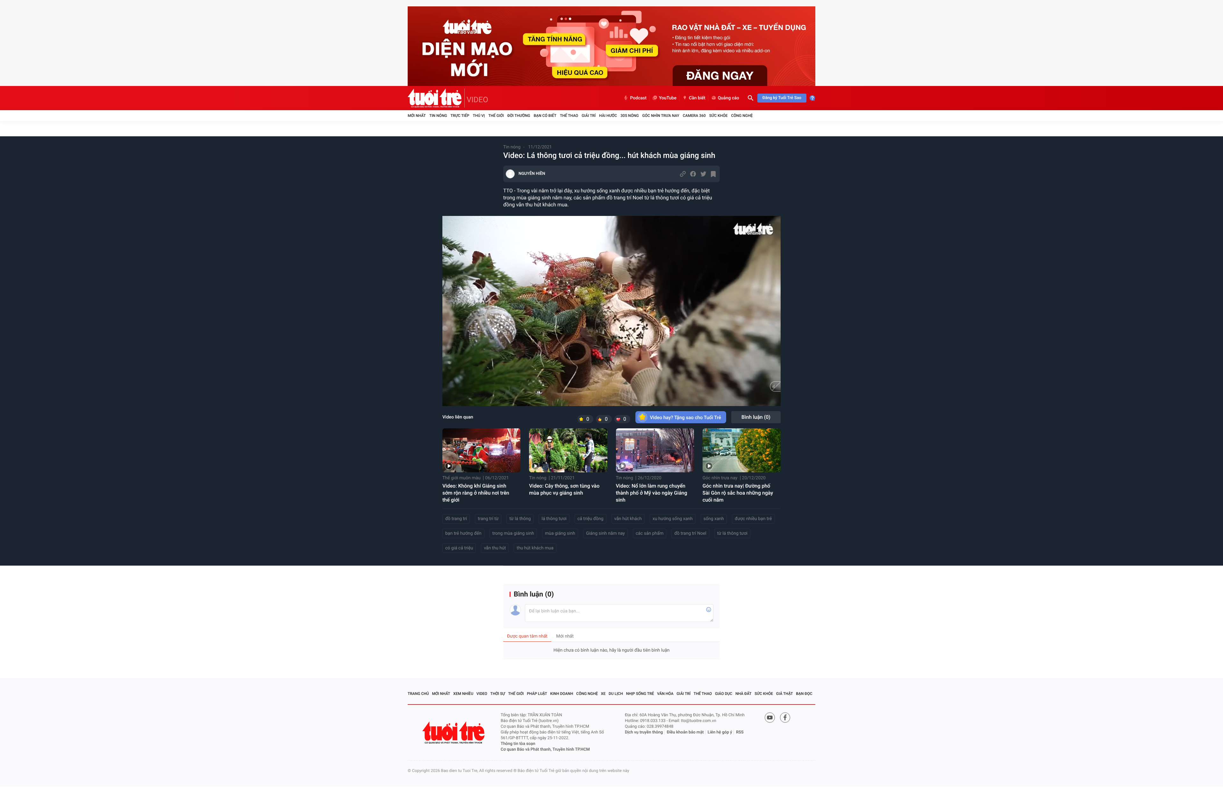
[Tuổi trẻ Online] (454, 732)
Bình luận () (755, 417)
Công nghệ (742, 115)
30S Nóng (629, 115)
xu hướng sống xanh (673, 518)
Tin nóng (438, 115)
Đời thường (518, 115)
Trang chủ (418, 693)
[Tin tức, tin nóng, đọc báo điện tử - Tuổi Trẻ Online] (436, 98)
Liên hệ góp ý (720, 732)
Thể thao (569, 115)
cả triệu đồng (590, 518)
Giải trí (589, 115)
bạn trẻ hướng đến (463, 533)
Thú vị (479, 115)
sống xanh (714, 518)
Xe (603, 693)
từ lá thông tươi (732, 533)
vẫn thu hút (495, 548)
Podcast (638, 98)
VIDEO (477, 99)
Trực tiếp (460, 115)
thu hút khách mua (535, 548)
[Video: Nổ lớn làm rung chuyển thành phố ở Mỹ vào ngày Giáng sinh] (655, 450)
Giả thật (784, 693)
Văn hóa (665, 693)
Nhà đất (743, 693)
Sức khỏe (718, 115)
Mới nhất (417, 115)
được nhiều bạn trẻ (753, 518)
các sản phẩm (649, 533)
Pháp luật (537, 693)
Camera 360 (694, 115)
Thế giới (496, 115)
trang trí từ (488, 518)
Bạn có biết (545, 115)
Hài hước (608, 115)
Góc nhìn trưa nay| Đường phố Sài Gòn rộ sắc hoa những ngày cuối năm (738, 493)
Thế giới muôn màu (461, 478)
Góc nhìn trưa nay (660, 115)
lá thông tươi (553, 518)
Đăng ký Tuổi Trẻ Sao (781, 98)
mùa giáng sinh (560, 533)
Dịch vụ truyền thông (644, 732)
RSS (740, 732)
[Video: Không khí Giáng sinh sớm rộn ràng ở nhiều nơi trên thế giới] (481, 450)
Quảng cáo (728, 98)
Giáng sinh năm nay (605, 533)
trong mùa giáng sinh (513, 533)
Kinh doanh (561, 693)
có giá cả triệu (459, 548)
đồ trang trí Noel (690, 533)
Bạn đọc (804, 693)
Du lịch (616, 693)
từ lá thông (520, 518)
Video (481, 693)
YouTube (667, 98)
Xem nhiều (463, 693)
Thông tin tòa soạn (518, 743)
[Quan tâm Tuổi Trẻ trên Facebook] (785, 717)
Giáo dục (723, 693)
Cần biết (697, 98)
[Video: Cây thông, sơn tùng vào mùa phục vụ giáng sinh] (568, 450)
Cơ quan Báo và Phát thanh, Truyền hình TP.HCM (545, 749)
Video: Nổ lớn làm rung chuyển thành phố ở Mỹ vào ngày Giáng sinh (651, 493)
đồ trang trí (456, 518)
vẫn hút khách (628, 518)
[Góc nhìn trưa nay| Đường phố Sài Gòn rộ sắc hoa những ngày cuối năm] (742, 450)
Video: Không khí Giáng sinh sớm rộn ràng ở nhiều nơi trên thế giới (475, 493)
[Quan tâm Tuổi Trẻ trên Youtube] (770, 717)
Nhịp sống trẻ (640, 693)
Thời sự (497, 693)
